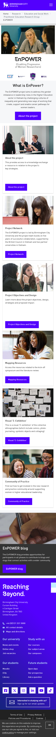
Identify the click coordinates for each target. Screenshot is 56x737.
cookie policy (8, 733)
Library (6, 677)
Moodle (6, 669)
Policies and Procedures (19, 719)
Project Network (16, 254)
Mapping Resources (17, 380)
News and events (11, 645)
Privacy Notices (35, 715)
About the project (28, 116)
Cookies (39, 719)
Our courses (34, 645)
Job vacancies (9, 653)
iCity (5, 673)
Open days (33, 669)
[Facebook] (6, 690)
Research (16, 14)
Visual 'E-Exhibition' (17, 440)
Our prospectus (35, 673)
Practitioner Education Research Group (22, 17)
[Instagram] (23, 690)
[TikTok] (50, 690)
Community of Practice (18, 501)
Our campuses (35, 653)
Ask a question (35, 677)
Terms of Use (16, 715)
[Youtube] (41, 690)
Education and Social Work (36, 14)
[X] (15, 690)
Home (5, 14)
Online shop (8, 649)
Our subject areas (36, 649)
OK (49, 725)
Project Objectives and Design (22, 324)
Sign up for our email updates (32, 702)
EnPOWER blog (14, 569)
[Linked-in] (32, 690)
